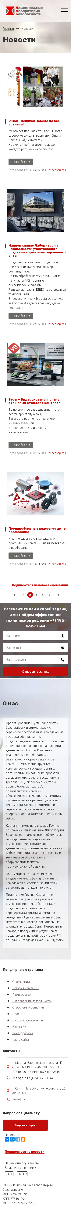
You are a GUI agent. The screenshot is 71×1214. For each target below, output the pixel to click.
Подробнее (19, 161)
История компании (25, 988)
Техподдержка (22, 1033)
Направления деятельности (31, 1001)
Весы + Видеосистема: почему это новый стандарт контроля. (35, 401)
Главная (8, 28)
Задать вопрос (25, 1125)
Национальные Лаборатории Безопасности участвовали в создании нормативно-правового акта (37, 251)
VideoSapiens (57, 169)
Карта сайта (20, 1039)
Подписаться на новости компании (40, 585)
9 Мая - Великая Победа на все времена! (34, 122)
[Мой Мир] (12, 1139)
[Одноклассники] (23, 1139)
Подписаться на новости (24, 1151)
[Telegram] (17, 1139)
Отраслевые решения (28, 1007)
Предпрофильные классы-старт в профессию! (37, 530)
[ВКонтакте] (7, 1139)
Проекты (18, 1014)
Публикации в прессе (27, 1020)
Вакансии (19, 1026)
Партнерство (21, 994)
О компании (21, 981)
